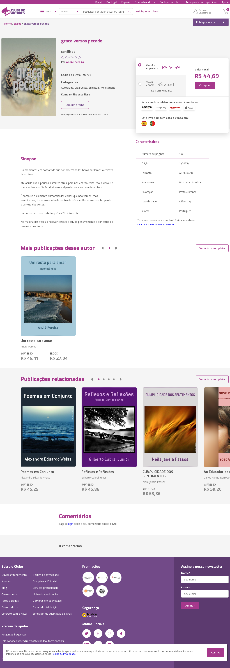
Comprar (204, 85)
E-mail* (186, 587)
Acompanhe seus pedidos (201, 2)
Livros (17, 23)
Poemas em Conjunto (37, 472)
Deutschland (142, 2)
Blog (4, 587)
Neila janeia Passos (154, 482)
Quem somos (9, 594)
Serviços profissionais (45, 587)
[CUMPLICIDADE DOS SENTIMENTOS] (170, 427)
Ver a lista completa (212, 248)
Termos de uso (10, 607)
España (125, 2)
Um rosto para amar (36, 341)
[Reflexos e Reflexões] (109, 427)
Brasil (98, 2)
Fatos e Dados (10, 600)
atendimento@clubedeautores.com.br (156, 224)
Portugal (111, 2)
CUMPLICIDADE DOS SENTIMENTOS (158, 474)
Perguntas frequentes (14, 634)
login (70, 523)
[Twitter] (86, 633)
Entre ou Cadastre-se (205, 11)
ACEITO (215, 652)
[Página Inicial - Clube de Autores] (13, 12)
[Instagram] (109, 633)
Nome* (185, 573)
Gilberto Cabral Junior (94, 477)
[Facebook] (98, 633)
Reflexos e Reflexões (98, 472)
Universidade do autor (46, 594)
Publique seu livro (170, 2)
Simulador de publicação (52, 613)
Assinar (190, 605)
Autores (6, 581)
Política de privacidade (46, 575)
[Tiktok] (121, 633)
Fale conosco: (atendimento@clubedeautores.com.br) (32, 641)
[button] (102, 248)
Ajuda (225, 2)
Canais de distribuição (45, 607)
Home (8, 23)
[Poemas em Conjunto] (48, 427)
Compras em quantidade (47, 600)
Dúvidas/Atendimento (14, 575)
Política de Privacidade (64, 653)
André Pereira (75, 62)
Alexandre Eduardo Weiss (35, 477)
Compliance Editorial (45, 581)
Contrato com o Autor (14, 613)
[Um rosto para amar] (48, 296)
